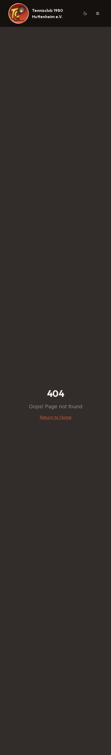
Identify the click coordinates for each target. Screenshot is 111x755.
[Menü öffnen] (97, 13)
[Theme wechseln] (85, 13)
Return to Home (56, 417)
